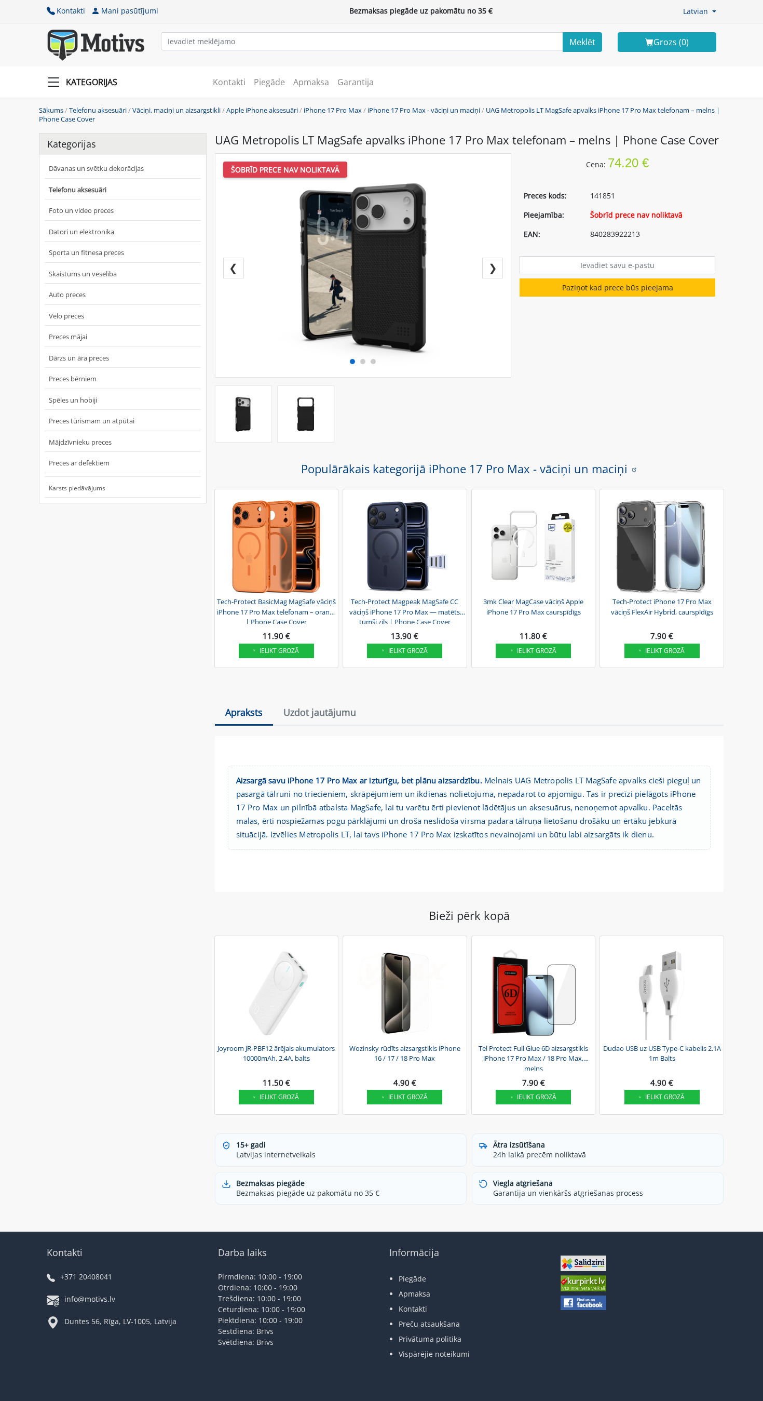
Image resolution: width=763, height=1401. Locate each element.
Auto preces (67, 294)
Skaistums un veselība (83, 273)
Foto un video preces (81, 210)
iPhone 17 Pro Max (333, 110)
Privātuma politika (430, 1339)
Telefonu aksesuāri (98, 110)
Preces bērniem (73, 378)
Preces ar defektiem (79, 463)
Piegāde (269, 82)
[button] (699, 11)
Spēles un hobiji (73, 400)
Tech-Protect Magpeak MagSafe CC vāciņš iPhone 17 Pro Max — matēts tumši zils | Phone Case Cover (404, 610)
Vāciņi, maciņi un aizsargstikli (176, 110)
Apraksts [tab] (244, 712)
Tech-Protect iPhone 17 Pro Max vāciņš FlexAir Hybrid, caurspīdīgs (662, 607)
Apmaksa (311, 82)
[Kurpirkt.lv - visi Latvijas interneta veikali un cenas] (583, 1284)
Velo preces (66, 316)
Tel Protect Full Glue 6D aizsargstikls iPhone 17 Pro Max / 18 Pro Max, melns (533, 1057)
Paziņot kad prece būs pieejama (617, 287)
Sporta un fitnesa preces (86, 252)
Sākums (51, 110)
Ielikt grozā (279, 650)
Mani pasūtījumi (129, 11)
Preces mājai (68, 336)
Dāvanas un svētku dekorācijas (96, 168)
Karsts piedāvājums (77, 488)
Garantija (355, 82)
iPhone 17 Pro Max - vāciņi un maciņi (423, 110)
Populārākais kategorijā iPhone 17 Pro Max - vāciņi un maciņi (464, 468)
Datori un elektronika (81, 231)
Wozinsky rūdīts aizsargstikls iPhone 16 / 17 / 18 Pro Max (404, 1053)
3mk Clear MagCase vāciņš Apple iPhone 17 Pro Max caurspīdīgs (533, 607)
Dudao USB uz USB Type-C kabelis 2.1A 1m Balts (662, 1053)
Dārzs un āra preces (79, 358)
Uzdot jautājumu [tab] (319, 712)
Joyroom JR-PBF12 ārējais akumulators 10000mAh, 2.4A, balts (276, 1053)
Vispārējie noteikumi (434, 1354)
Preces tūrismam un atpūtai (91, 420)
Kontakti (71, 11)
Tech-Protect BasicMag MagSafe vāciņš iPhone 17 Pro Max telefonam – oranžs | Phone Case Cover (276, 610)
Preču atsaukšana (429, 1324)
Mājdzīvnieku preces (80, 442)
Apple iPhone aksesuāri (262, 110)
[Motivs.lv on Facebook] (583, 1304)
